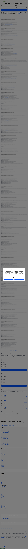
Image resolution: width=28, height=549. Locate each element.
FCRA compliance (16, 273)
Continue (14, 279)
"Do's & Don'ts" (8, 274)
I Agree (14, 277)
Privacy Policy (17, 271)
